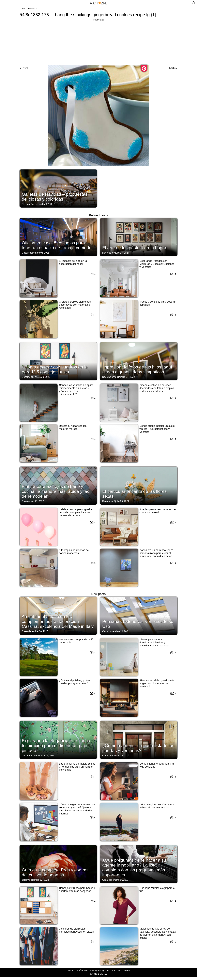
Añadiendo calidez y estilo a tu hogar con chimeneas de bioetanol (157, 683)
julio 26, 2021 (122, 501)
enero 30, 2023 (42, 377)
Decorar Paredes (30, 755)
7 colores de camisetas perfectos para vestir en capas (76, 930)
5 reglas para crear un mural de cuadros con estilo (157, 511)
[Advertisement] (98, 42)
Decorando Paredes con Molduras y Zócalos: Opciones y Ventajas (156, 263)
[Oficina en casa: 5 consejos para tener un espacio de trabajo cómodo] (58, 237)
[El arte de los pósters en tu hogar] (138, 237)
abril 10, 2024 (116, 755)
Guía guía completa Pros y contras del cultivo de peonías (55, 872)
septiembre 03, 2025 (38, 253)
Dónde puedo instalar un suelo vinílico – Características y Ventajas (157, 428)
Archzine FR (124, 970)
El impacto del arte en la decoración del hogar (73, 262)
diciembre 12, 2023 (39, 880)
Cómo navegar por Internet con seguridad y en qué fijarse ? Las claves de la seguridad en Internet (77, 809)
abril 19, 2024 (47, 755)
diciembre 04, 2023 (118, 880)
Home (22, 8)
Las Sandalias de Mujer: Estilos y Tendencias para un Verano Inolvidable (77, 766)
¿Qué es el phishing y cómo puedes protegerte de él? (75, 682)
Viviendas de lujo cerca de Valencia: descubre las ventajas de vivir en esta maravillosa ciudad (157, 933)
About (70, 970)
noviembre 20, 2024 (119, 631)
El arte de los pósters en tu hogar (134, 247)
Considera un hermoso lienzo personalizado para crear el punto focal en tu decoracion (156, 553)
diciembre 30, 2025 (38, 631)
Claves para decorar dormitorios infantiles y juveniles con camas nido (153, 642)
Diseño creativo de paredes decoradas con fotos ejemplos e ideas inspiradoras (156, 388)
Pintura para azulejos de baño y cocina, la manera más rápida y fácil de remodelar (56, 491)
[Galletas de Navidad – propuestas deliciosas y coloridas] (58, 188)
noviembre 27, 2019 (45, 204)
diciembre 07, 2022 (125, 377)
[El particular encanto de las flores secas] (138, 485)
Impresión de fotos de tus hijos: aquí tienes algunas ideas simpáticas (137, 369)
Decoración (32, 8)
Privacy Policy (97, 970)
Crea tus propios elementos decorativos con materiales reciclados (75, 304)
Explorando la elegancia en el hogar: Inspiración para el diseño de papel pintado (57, 745)
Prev (24, 68)
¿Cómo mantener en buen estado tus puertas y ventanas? (138, 748)
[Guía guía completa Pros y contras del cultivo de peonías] (58, 864)
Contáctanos (81, 970)
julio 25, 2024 (122, 253)
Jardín (25, 880)
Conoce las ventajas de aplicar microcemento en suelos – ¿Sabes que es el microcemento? (76, 390)
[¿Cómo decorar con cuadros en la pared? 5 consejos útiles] (58, 361)
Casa (24, 253)
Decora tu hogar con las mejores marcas (73, 427)
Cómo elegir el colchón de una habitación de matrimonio (157, 806)
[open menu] (3, 2)
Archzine (111, 970)
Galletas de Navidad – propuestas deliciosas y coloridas (55, 196)
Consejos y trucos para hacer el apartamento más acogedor (77, 889)
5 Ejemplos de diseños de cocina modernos (74, 552)
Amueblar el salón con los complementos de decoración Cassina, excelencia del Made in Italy (58, 621)
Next (172, 68)
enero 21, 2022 (36, 501)
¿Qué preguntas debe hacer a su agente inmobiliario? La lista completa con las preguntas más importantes (134, 867)
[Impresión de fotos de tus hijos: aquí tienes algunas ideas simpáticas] (138, 361)
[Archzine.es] (98, 3)
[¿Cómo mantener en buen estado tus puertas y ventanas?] (138, 739)
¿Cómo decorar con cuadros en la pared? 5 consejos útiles (55, 369)
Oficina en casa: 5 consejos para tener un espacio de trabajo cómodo (56, 245)
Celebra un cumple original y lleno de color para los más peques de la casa (75, 512)
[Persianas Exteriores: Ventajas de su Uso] (138, 615)
